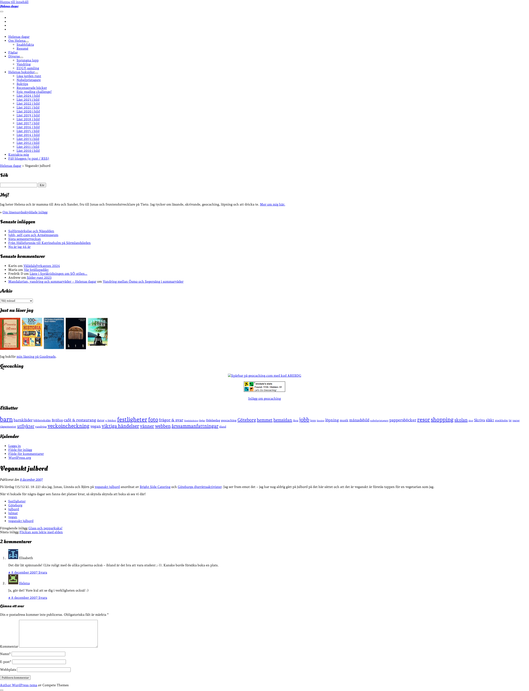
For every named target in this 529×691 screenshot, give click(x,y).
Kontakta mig (18, 155)
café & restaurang (80, 420)
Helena (24, 583)
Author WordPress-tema (18, 685)
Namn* (5, 654)
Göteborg (246, 419)
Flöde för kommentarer (26, 454)
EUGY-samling (28, 68)
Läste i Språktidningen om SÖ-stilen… (58, 274)
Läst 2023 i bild (28, 100)
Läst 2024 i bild (28, 96)
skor (470, 420)
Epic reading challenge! (34, 92)
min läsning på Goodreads (36, 357)
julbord (13, 509)
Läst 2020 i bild (28, 111)
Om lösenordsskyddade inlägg (25, 212)
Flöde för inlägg (20, 450)
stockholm (501, 420)
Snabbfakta (25, 45)
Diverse (14, 56)
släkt (490, 420)
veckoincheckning (68, 426)
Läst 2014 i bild (28, 135)
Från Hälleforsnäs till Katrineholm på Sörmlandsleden (49, 243)
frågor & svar (171, 420)
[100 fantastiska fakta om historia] (32, 345)
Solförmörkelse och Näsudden (31, 231)
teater (516, 420)
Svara (42, 572)
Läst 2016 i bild (28, 127)
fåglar (202, 420)
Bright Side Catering (155, 487)
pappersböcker (402, 420)
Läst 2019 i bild (28, 115)
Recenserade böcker (32, 88)
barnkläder (23, 420)
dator (101, 420)
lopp (313, 420)
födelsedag (213, 420)
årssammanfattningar (195, 426)
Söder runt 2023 (39, 278)
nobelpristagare (379, 420)
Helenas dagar (9, 6)
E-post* (5, 662)
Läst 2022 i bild (28, 103)
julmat (13, 513)
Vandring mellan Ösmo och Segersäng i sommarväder (143, 281)
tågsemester (8, 426)
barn (6, 419)
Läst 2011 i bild (28, 147)
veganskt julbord (107, 487)
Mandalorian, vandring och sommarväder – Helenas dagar (52, 281)
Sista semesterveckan (24, 239)
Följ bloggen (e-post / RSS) (28, 158)
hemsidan (282, 419)
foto (153, 419)
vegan (95, 426)
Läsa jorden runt (29, 76)
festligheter (132, 419)
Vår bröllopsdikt (36, 270)
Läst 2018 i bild (28, 119)
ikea (295, 420)
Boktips (22, 84)
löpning (332, 420)
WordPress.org (19, 458)
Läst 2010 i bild (28, 151)
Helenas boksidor (21, 72)
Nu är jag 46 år (19, 247)
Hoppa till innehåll (14, 2)
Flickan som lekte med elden (41, 532)
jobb (304, 419)
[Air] (76, 348)
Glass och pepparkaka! (45, 528)
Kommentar (9, 646)
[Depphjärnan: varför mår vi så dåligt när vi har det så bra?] (98, 345)
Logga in (14, 446)
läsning (320, 420)
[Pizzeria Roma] (10, 349)
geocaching (229, 420)
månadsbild (359, 420)
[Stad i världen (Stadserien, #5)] (54, 348)
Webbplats (8, 670)
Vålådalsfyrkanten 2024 (41, 266)
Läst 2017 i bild (28, 123)
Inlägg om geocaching (264, 398)
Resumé (22, 48)
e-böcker (110, 420)
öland (222, 426)
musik (344, 420)
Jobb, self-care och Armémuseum (33, 235)
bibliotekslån (42, 420)
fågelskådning (191, 420)
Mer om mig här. (272, 204)
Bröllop (57, 420)
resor (423, 419)
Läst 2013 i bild (28, 139)
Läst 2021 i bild (28, 107)
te (510, 420)
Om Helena (16, 41)
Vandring (24, 64)
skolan (461, 419)
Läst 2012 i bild (28, 143)
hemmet (265, 419)
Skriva (479, 420)
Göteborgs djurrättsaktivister (200, 487)
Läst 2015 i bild (28, 131)
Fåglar (13, 52)
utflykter (25, 426)
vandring (41, 426)
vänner (147, 426)
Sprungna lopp (28, 60)
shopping (442, 419)
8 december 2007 (31, 480)
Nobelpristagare (29, 80)
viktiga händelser (120, 426)
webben (163, 426)
